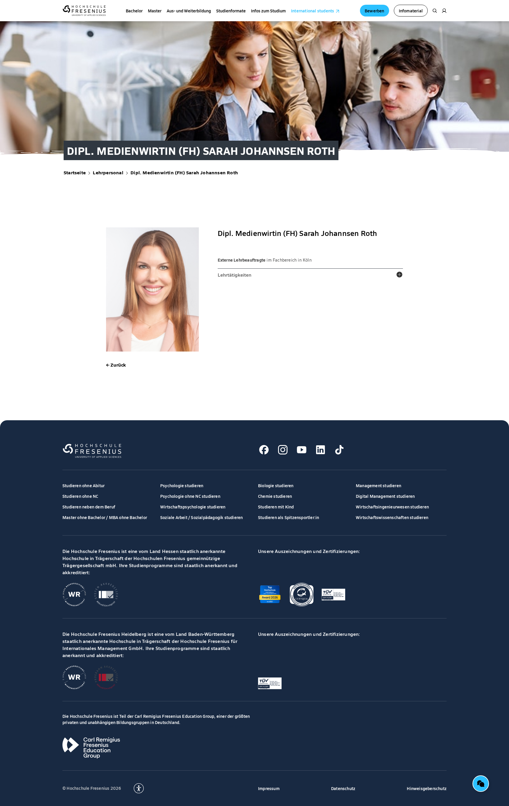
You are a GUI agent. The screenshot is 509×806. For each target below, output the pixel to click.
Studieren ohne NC (80, 496)
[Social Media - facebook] (264, 450)
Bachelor (134, 10)
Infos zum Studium (268, 10)
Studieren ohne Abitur (83, 485)
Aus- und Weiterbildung (189, 10)
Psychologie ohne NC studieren (190, 496)
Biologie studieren (276, 485)
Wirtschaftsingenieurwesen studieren (392, 507)
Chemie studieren (275, 496)
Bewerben (374, 11)
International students (312, 10)
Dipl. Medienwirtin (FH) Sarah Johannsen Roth (184, 172)
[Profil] (444, 10)
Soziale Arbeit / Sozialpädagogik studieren (201, 517)
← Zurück (116, 364)
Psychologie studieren (181, 485)
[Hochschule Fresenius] (84, 11)
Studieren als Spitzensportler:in (288, 517)
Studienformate (231, 10)
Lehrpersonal (108, 172)
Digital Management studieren (385, 496)
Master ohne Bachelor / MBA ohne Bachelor (104, 517)
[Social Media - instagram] (283, 450)
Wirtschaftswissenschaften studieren (392, 517)
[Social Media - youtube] (302, 450)
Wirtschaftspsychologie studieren (192, 507)
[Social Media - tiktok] (339, 450)
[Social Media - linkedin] (320, 450)
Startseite (75, 172)
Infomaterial (411, 11)
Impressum (269, 788)
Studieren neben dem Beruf (88, 507)
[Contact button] (480, 783)
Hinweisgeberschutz (427, 788)
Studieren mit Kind (276, 507)
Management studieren (378, 485)
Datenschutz (343, 788)
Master (154, 10)
